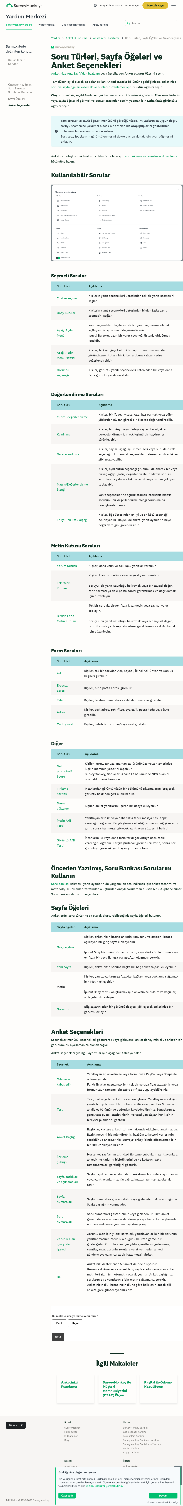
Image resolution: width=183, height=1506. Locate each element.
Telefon (62, 700)
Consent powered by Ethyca (160, 1502)
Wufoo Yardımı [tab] (46, 24)
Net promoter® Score (64, 771)
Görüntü (63, 1009)
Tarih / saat (65, 724)
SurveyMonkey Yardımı (135, 1427)
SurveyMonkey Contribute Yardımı (142, 1444)
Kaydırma (63, 434)
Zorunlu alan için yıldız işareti (66, 1244)
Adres (61, 712)
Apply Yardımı (131, 1452)
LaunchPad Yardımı (134, 1436)
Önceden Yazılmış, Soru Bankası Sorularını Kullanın (20, 88)
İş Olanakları (71, 1436)
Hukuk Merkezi (131, 1466)
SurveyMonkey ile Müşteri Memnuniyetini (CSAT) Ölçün (117, 1388)
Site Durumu (71, 1466)
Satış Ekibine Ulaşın (111, 5)
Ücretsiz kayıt (155, 5)
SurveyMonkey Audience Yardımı (141, 1440)
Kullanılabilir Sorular (16, 62)
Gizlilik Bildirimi (95, 1485)
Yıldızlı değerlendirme (72, 417)
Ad (59, 673)
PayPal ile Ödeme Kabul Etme (158, 1384)
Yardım (55, 38)
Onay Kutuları (66, 313)
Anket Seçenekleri (19, 105)
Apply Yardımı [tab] (100, 24)
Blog (66, 1440)
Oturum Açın (132, 5)
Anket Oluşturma (76, 38)
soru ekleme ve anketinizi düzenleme (151, 156)
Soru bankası (60, 884)
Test (60, 1109)
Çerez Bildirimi (114, 1485)
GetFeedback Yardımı (135, 1431)
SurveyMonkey (72, 1427)
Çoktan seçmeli (67, 298)
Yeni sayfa (64, 967)
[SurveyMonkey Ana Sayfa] (23, 6)
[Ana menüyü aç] (173, 5)
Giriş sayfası (65, 947)
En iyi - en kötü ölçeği (72, 520)
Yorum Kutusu (67, 566)
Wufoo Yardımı (131, 1448)
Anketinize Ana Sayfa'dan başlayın (75, 73)
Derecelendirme (68, 454)
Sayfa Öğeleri (16, 99)
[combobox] (16, 1425)
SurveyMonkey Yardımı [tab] (19, 24)
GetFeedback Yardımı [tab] (74, 24)
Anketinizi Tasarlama (106, 38)
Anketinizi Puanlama (69, 1384)
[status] (117, 131)
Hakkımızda (70, 1431)
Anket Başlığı (66, 1137)
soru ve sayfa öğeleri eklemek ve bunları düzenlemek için (91, 87)
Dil (59, 1277)
